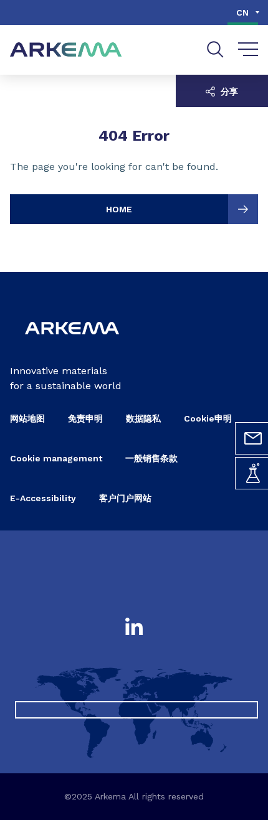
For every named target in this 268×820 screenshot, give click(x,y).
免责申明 (85, 418)
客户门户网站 (125, 498)
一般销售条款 (151, 458)
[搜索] (215, 49)
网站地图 (27, 418)
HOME (119, 209)
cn (242, 12)
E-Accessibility (43, 498)
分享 (228, 92)
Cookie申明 (208, 418)
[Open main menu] (248, 49)
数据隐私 (143, 418)
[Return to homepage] (66, 50)
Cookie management (56, 458)
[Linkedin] (134, 628)
